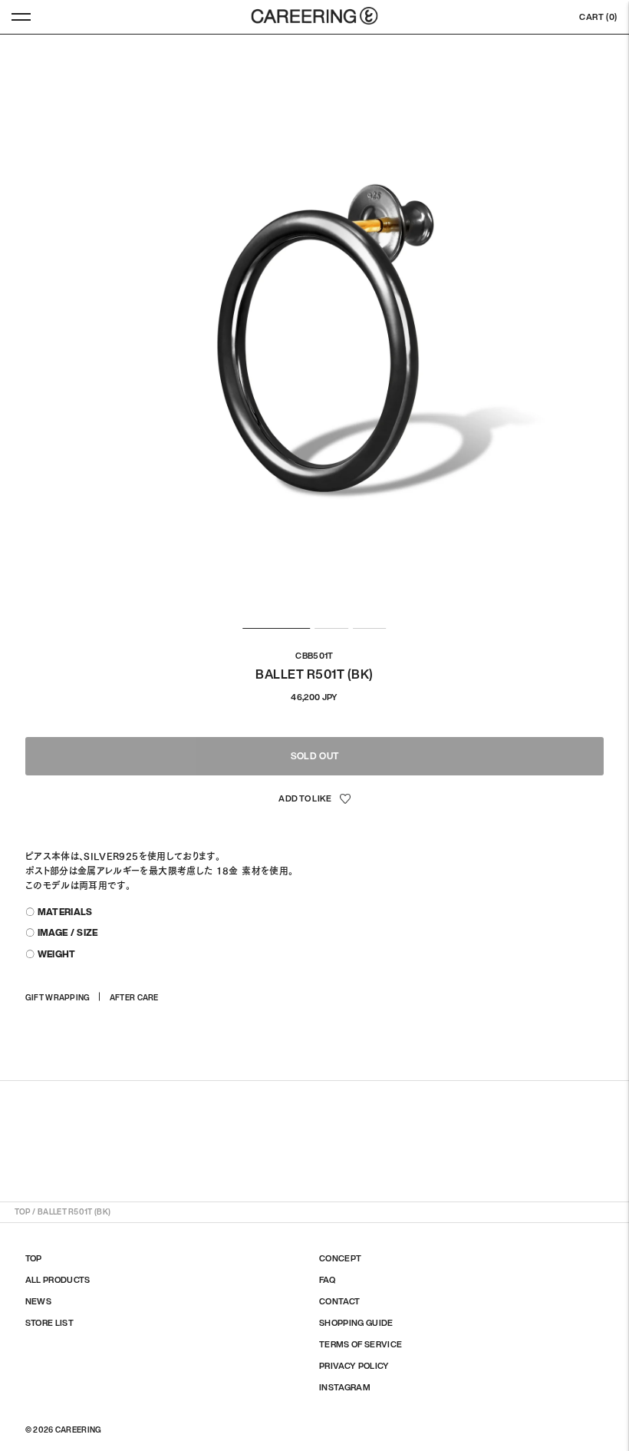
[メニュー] (21, 17)
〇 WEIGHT (50, 953)
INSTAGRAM (344, 1387)
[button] (314, 800)
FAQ (327, 1280)
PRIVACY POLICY (354, 1366)
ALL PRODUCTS (58, 1280)
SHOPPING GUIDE (356, 1323)
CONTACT (339, 1301)
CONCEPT (340, 1258)
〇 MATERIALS (59, 911)
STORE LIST (49, 1323)
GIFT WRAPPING (58, 997)
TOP (23, 1212)
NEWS (38, 1301)
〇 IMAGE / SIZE (61, 932)
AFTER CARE (134, 997)
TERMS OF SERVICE (360, 1344)
